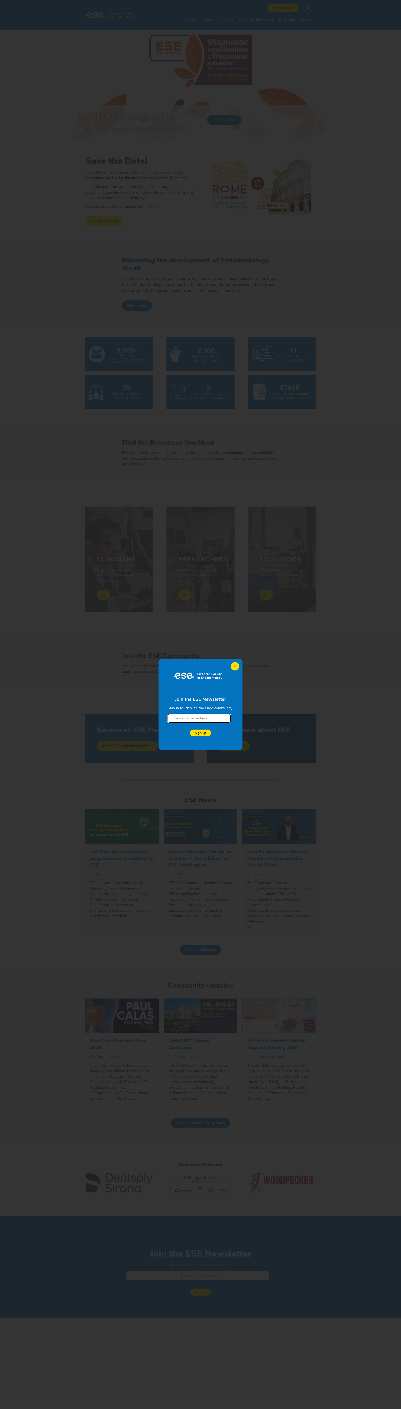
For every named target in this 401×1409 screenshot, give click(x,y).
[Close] (235, 666)
